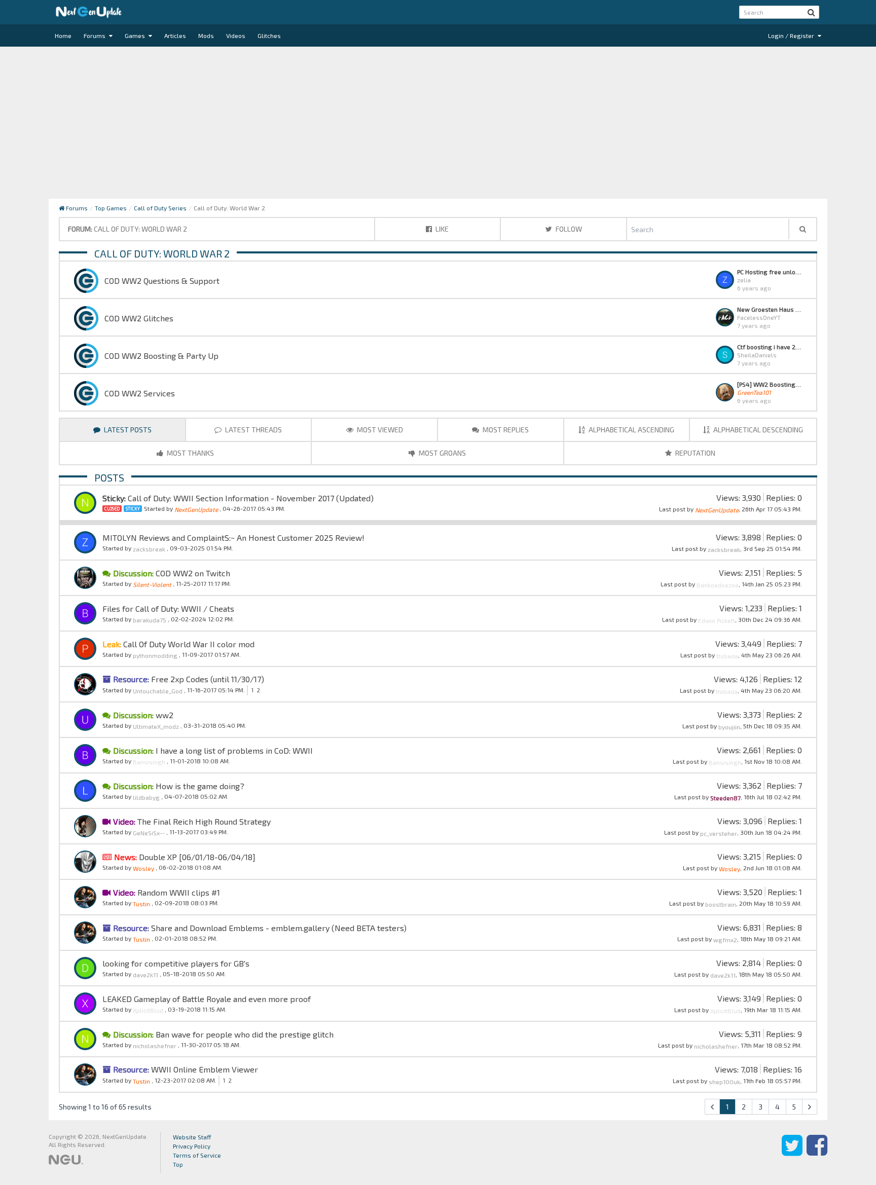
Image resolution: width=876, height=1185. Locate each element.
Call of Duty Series (160, 207)
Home (63, 35)
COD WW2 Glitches (138, 318)
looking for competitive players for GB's (175, 963)
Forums (95, 35)
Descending (758, 429)
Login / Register (792, 35)
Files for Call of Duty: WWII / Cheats (168, 608)
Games (136, 35)
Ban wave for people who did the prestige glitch (244, 1034)
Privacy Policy (191, 1146)
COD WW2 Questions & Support (162, 280)
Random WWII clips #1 (177, 892)
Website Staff (192, 1136)
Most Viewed (379, 429)
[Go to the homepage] (89, 12)
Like (441, 229)
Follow (568, 229)
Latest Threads (253, 429)
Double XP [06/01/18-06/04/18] (196, 857)
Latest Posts (127, 429)
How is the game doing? (199, 786)
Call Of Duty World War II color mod (187, 644)
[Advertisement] (438, 123)
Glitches (269, 35)
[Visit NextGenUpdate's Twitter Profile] (792, 1152)
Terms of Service (197, 1155)
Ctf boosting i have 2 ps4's (769, 346)
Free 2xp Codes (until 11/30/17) (206, 679)
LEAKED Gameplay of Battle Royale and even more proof (206, 999)
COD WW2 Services (139, 393)
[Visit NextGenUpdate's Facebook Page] (817, 1152)
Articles (175, 35)
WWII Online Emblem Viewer (203, 1069)
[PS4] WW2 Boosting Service (769, 384)
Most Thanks (189, 453)
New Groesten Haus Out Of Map (769, 309)
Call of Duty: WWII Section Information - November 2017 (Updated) (251, 498)
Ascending (631, 429)
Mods (206, 35)
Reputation (694, 453)
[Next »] (809, 1107)
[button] (811, 12)
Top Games (111, 207)
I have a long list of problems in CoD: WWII (233, 750)
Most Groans (441, 453)
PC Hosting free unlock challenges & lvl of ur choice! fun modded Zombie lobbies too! (769, 271)
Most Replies (505, 429)
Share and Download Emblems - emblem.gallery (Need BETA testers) (278, 928)
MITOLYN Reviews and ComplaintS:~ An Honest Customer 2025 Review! (233, 537)
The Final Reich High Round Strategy (203, 821)
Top (178, 1164)
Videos (235, 35)
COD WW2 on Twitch (192, 573)
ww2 (163, 715)
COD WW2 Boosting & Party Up (161, 355)
